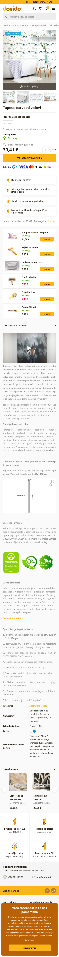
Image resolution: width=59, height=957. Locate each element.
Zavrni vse (29, 940)
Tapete (22, 25)
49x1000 (7, 123)
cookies (29, 926)
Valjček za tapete (30, 247)
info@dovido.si (43, 876)
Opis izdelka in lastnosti (14, 325)
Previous (4, 789)
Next (52, 60)
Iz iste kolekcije (10, 769)
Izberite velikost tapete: (16, 116)
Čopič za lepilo (29, 277)
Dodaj (47, 239)
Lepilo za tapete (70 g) (32, 262)
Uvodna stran (9, 25)
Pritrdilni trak (28, 292)
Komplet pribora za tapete (35, 232)
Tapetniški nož (29, 307)
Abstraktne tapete (38, 705)
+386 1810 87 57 (15, 876)
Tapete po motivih (38, 25)
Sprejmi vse (29, 947)
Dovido (51, 221)
